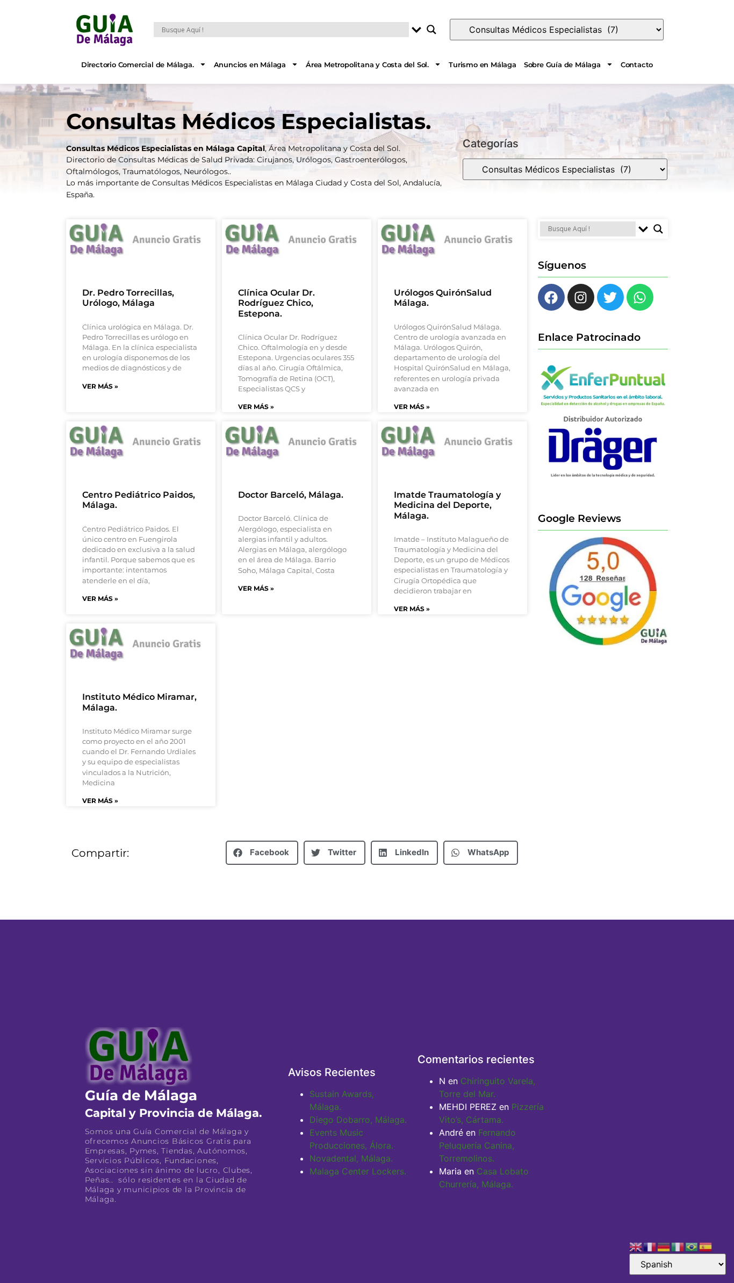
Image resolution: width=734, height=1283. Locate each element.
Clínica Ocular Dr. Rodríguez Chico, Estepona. (276, 303)
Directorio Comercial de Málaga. (137, 64)
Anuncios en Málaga (250, 64)
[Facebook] (551, 297)
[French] (650, 1246)
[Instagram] (580, 297)
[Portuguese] (692, 1246)
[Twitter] (610, 297)
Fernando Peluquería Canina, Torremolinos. (477, 1145)
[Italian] (678, 1246)
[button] (262, 853)
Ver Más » (100, 386)
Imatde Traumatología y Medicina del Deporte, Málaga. (447, 505)
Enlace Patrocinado (589, 337)
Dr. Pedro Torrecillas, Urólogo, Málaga (128, 298)
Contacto (637, 64)
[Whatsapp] (640, 297)
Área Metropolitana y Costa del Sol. (367, 64)
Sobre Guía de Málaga (562, 64)
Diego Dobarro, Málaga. (358, 1119)
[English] (636, 1246)
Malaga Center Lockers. (358, 1171)
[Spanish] (706, 1246)
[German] (664, 1246)
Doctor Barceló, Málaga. (290, 495)
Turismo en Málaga (482, 64)
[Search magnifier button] (431, 29)
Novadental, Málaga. (351, 1158)
